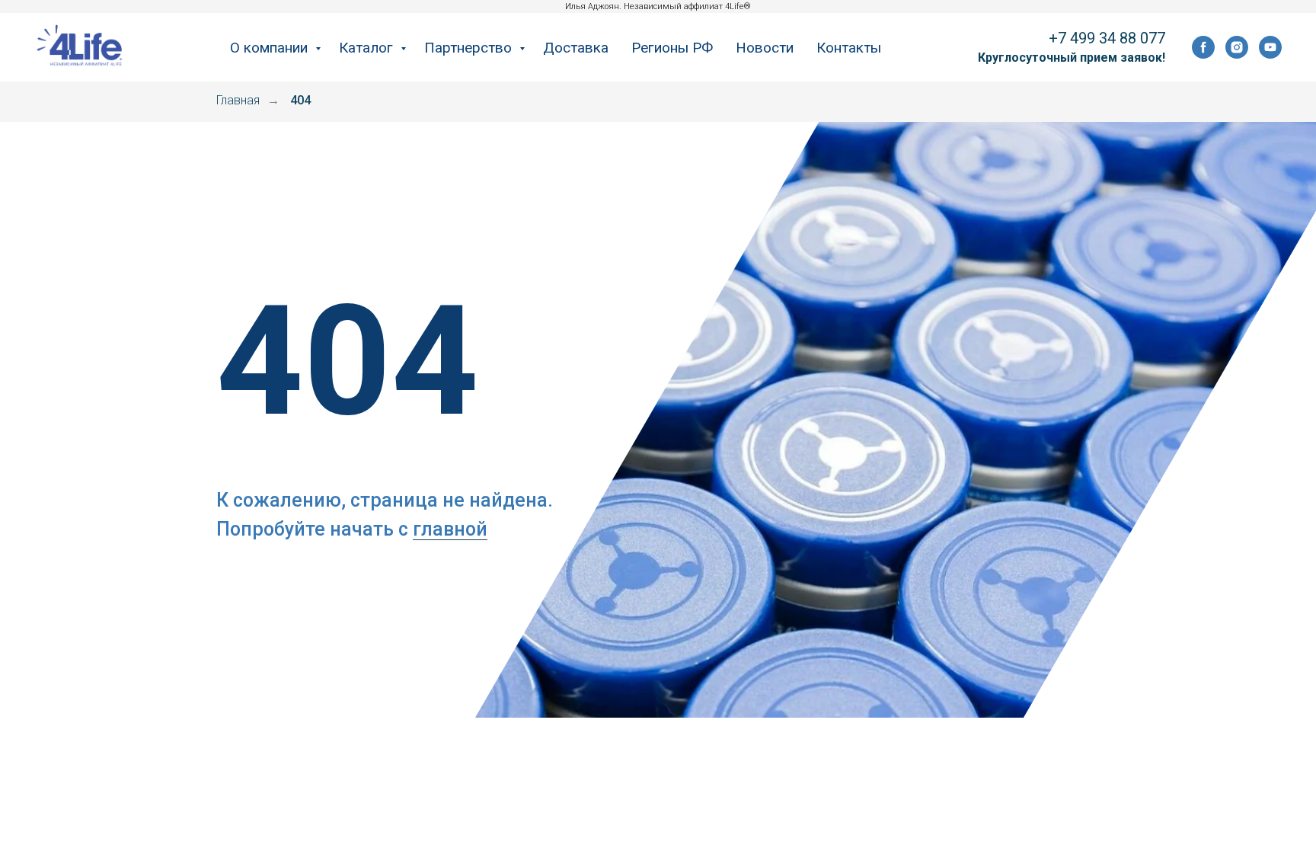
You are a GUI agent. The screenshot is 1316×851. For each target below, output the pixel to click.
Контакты (848, 47)
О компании (270, 47)
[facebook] (1203, 47)
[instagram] (1236, 47)
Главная (238, 100)
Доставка (575, 47)
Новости (765, 47)
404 (300, 100)
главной (450, 529)
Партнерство (470, 47)
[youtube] (1270, 47)
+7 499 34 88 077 (1107, 38)
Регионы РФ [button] (672, 47)
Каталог (368, 47)
